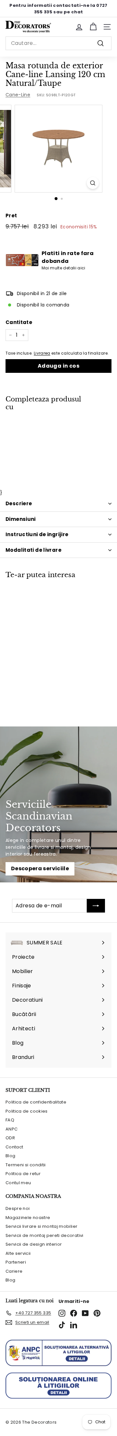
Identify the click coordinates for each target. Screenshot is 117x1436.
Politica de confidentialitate (36, 1102)
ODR (10, 1138)
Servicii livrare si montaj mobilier (41, 1226)
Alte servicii (18, 1253)
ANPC (12, 1129)
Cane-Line (18, 94)
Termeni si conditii (26, 1165)
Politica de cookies (27, 1111)
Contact (14, 1147)
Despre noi (18, 1208)
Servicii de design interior (34, 1244)
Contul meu (18, 1183)
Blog (10, 1156)
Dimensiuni (21, 519)
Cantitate (19, 322)
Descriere (19, 503)
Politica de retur (23, 1174)
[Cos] (93, 26)
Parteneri (16, 1262)
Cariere (14, 1271)
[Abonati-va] (96, 906)
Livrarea (42, 353)
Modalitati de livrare (33, 550)
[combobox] (58, 43)
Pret (11, 215)
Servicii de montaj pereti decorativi (45, 1235)
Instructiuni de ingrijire (37, 534)
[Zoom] (93, 183)
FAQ (10, 1120)
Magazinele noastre (28, 1217)
